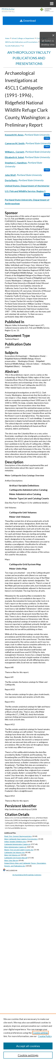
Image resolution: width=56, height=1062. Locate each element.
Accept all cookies (28, 1046)
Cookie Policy (45, 1036)
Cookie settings (40, 1032)
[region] (28, 1038)
